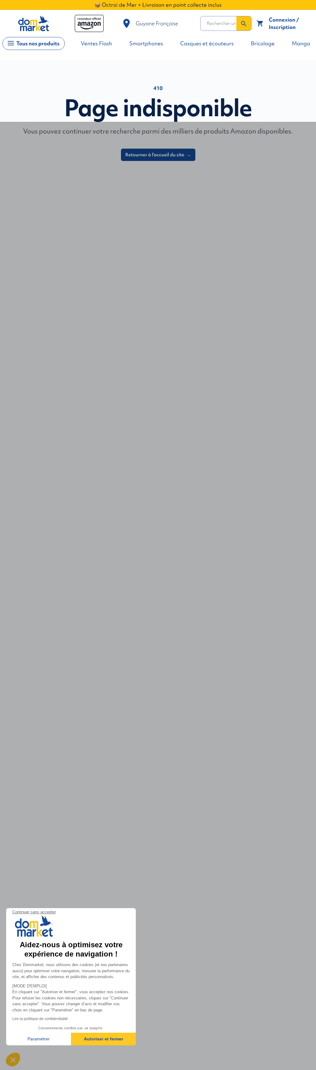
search (243, 23)
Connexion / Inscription (284, 23)
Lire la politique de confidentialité (40, 1019)
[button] (13, 1059)
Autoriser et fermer (103, 1038)
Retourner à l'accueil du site (158, 155)
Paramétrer (38, 1038)
